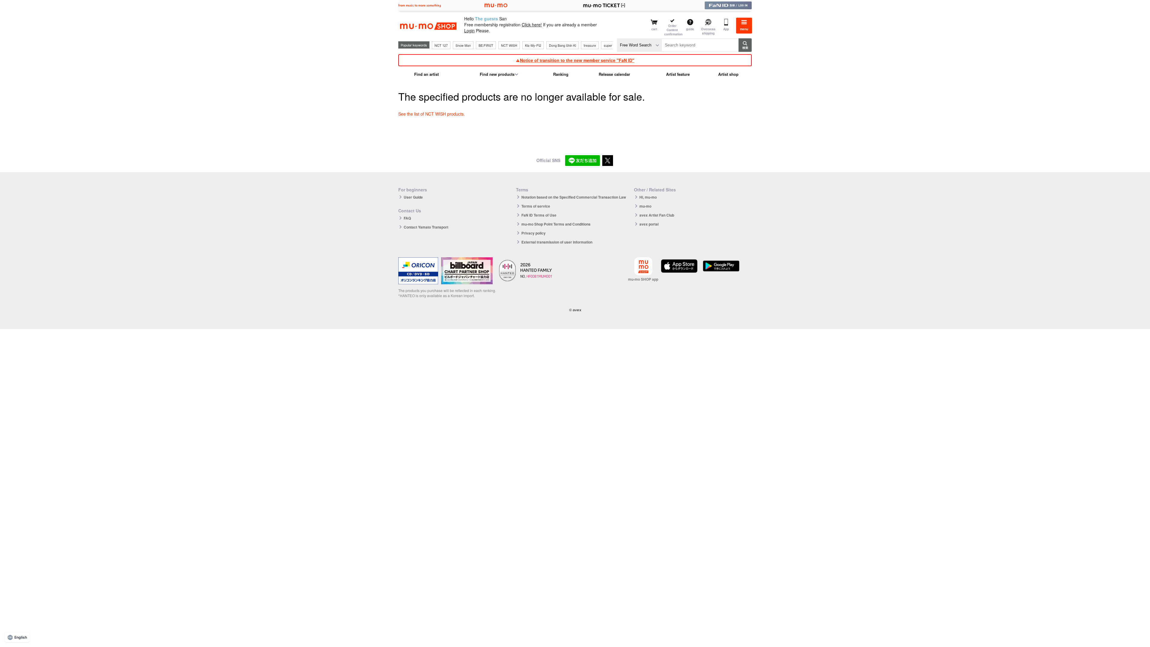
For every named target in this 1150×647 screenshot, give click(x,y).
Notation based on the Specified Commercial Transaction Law (573, 197)
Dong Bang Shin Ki (562, 45)
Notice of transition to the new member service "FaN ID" (577, 60)
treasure (590, 45)
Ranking (560, 74)
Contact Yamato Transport (426, 227)
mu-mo (645, 206)
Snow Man (463, 45)
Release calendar (614, 74)
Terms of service (535, 206)
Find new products (497, 74)
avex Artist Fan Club (656, 215)
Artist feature (678, 74)
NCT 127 (441, 45)
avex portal (649, 224)
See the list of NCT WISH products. (431, 114)
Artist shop (728, 74)
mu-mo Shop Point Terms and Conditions (556, 224)
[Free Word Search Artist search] (639, 45)
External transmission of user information (556, 242)
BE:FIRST (486, 45)
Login (469, 31)
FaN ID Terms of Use (538, 215)
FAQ (407, 218)
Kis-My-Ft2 (533, 45)
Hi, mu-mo (648, 197)
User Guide (413, 197)
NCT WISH (509, 45)
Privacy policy (533, 233)
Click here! (532, 25)
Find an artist (426, 74)
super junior (612, 45)
